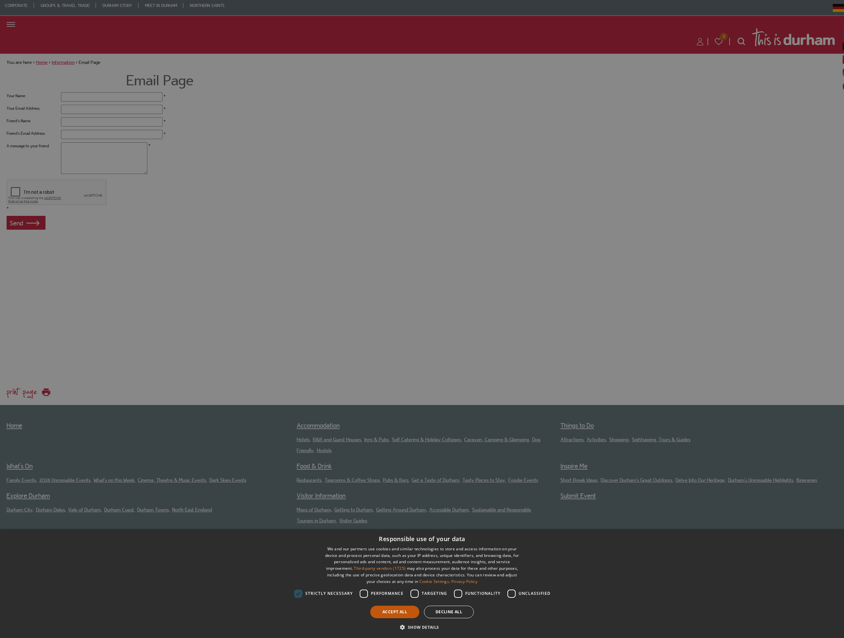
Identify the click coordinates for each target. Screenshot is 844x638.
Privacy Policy (464, 581)
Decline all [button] (449, 612)
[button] (422, 626)
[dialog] (422, 583)
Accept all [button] (394, 612)
